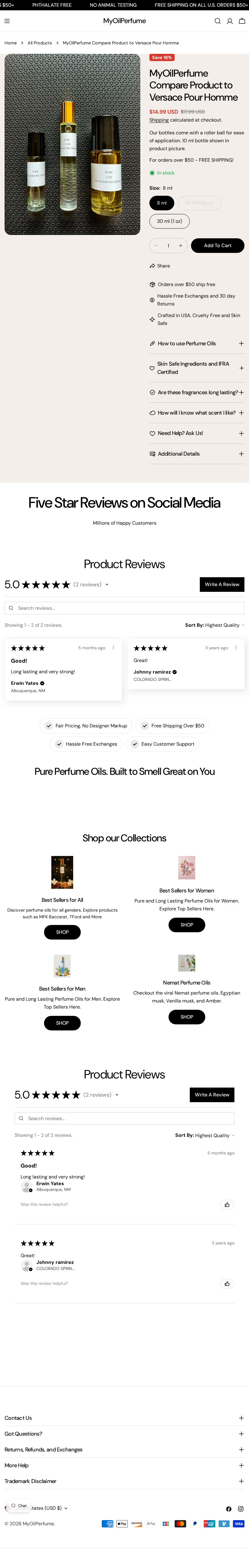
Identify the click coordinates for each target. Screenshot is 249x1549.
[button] (107, 584)
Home (11, 43)
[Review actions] (113, 647)
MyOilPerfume (124, 20)
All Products (40, 43)
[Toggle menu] (7, 21)
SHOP (62, 932)
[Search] (218, 21)
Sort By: (194, 625)
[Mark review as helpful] (227, 1204)
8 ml (162, 203)
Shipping (159, 120)
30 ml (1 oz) (169, 221)
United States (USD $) (37, 1508)
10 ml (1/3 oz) (203, 205)
